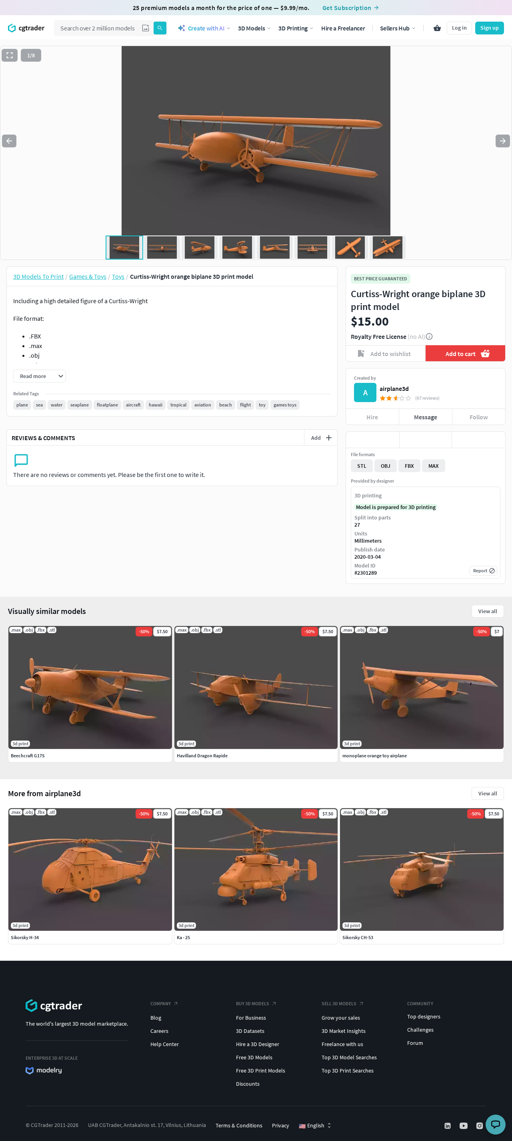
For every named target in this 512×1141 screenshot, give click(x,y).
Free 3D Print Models (260, 1070)
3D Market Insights (344, 1030)
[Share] (478, 440)
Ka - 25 (183, 937)
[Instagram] (480, 1125)
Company (160, 1003)
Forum (415, 1042)
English (311, 1126)
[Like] (372, 440)
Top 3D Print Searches (348, 1070)
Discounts (248, 1083)
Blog (155, 1017)
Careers (159, 1030)
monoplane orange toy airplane (374, 756)
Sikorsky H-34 (25, 937)
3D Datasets (250, 1030)
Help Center (164, 1044)
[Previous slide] (9, 141)
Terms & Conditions (239, 1125)
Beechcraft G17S (28, 756)
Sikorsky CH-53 (357, 937)
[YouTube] (464, 1126)
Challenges (420, 1029)
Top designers (423, 1016)
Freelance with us (342, 1044)
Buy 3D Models (252, 1003)
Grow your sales (341, 1017)
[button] (145, 28)
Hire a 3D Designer (257, 1044)
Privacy (280, 1125)
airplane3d (394, 388)
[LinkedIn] (448, 1126)
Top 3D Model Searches (349, 1057)
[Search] (160, 28)
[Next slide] (503, 141)
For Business (251, 1017)
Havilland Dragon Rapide (202, 756)
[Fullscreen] (10, 55)
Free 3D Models (254, 1057)
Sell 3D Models (339, 1003)
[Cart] (437, 28)
